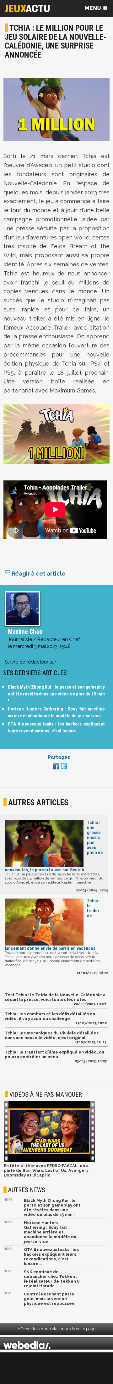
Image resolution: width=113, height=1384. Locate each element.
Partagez (59, 757)
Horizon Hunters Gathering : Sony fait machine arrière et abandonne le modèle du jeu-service (50, 1232)
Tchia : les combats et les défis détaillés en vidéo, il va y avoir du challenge (50, 1016)
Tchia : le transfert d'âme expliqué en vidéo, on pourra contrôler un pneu (54, 1054)
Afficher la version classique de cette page (56, 1328)
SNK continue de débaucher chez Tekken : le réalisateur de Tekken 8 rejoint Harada (51, 1278)
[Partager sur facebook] (55, 770)
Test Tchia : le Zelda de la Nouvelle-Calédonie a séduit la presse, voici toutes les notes (55, 997)
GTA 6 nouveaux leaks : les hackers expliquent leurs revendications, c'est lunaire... (51, 1256)
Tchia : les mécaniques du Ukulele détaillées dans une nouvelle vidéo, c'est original (52, 1035)
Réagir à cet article (38, 573)
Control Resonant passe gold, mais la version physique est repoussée (49, 1299)
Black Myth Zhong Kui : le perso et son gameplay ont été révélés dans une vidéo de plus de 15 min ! (56, 693)
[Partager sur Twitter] (63, 770)
